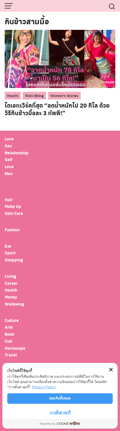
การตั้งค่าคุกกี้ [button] (60, 412)
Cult (9, 341)
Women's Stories (64, 95)
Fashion (12, 230)
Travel (11, 355)
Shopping (14, 260)
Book (9, 334)
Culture (12, 320)
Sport (10, 253)
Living (10, 276)
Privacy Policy (44, 387)
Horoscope (15, 348)
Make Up (13, 206)
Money (11, 297)
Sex (8, 146)
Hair (9, 199)
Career (11, 283)
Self (8, 159)
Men (9, 173)
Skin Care (14, 213)
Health (12, 95)
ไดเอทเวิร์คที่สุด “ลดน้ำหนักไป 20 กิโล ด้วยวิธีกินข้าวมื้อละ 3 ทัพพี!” (57, 109)
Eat (8, 246)
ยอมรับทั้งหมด (60, 398)
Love (9, 139)
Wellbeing (15, 304)
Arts (9, 327)
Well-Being (34, 95)
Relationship (17, 153)
